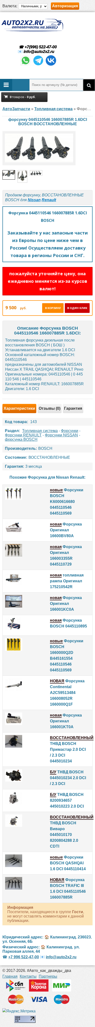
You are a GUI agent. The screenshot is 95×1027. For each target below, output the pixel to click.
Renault (49, 200)
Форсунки (69, 431)
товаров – (23, 97)
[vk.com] (51, 65)
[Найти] (89, 85)
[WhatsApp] (25, 65)
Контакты (28, 976)
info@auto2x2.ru (39, 52)
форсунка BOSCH (21, 439)
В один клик (77, 308)
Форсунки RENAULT (23, 435)
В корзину (53, 308)
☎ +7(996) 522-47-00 (37, 47)
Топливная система (40, 431)
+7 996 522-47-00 (23, 957)
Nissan (34, 200)
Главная (10, 976)
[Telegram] (38, 65)
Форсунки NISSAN (61, 435)
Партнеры (48, 976)
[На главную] (32, 25)
